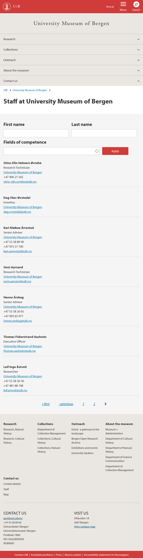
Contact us (10, 81)
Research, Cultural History (13, 440)
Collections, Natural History (48, 449)
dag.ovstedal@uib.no (17, 212)
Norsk (110, 6)
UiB (5, 90)
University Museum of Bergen (71, 23)
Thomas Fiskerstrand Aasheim (24, 337)
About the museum (16, 70)
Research (9, 39)
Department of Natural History (119, 449)
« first (46, 404)
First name (14, 124)
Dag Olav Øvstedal (16, 198)
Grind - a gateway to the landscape (85, 431)
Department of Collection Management (51, 431)
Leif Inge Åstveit (15, 367)
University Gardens (82, 453)
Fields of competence (24, 142)
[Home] (7, 7)
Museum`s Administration (114, 431)
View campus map (84, 526)
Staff (6, 489)
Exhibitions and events (85, 447)
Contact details (12, 483)
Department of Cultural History (119, 440)
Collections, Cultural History (49, 440)
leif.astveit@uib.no (15, 390)
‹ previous (66, 404)
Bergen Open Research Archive (85, 440)
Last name (82, 124)
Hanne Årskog (13, 297)
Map (6, 494)
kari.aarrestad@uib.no (17, 251)
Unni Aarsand (13, 267)
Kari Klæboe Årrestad (18, 228)
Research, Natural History (13, 431)
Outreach (9, 60)
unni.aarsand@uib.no (17, 281)
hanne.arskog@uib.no (17, 321)
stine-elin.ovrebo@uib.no (19, 182)
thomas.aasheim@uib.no (19, 351)
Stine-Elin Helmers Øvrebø (22, 163)
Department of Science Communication (119, 459)
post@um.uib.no (12, 518)
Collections (10, 49)
